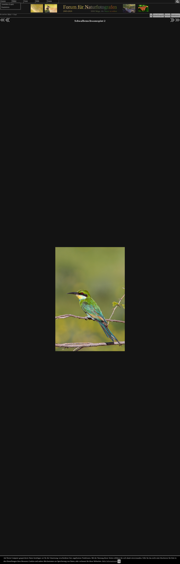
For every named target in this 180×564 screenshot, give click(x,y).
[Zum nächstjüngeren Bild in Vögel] (7, 19)
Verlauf (167, 15)
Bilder (9, 14)
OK (119, 561)
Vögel (15, 14)
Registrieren (5, 7)
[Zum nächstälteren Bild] (177, 19)
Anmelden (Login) (7, 4)
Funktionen (175, 15)
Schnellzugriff (158, 15)
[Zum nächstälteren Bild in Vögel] (172, 19)
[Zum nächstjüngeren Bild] (2, 19)
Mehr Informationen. (110, 561)
